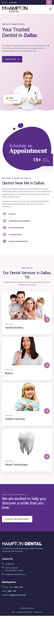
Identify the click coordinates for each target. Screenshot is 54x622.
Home (13, 612)
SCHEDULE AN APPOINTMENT (49, 2)
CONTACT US (10, 59)
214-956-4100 (9, 564)
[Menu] (50, 9)
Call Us (10, 2)
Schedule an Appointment (24, 612)
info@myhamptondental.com (15, 574)
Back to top (39, 612)
